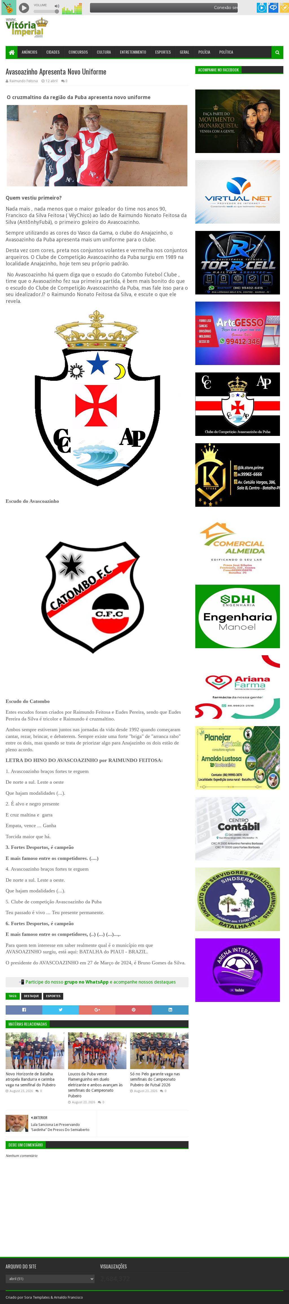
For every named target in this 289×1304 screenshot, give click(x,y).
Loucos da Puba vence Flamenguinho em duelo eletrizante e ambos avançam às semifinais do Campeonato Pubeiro (95, 1085)
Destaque (31, 996)
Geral (184, 52)
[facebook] (281, 4)
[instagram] (275, 4)
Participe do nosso (44, 982)
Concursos (78, 52)
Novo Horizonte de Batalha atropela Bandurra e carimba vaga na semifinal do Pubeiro (31, 1079)
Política (226, 52)
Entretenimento (133, 52)
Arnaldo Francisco (68, 1297)
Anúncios (29, 52)
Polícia (204, 52)
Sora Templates (37, 1297)
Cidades (53, 52)
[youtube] (262, 4)
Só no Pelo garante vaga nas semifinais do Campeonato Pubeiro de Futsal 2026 (155, 1079)
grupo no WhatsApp (120, 982)
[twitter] (269, 4)
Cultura (104, 52)
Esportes (163, 52)
